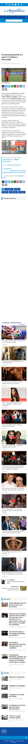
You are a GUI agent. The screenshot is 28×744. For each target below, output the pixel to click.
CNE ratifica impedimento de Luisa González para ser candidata (17, 645)
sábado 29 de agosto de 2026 (18, 609)
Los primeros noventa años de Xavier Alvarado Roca (17, 707)
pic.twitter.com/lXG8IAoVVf (17, 172)
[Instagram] (18, 4)
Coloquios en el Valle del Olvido (16, 695)
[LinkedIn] (12, 4)
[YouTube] (15, 4)
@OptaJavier (7, 168)
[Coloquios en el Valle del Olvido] (5, 696)
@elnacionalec (7, 161)
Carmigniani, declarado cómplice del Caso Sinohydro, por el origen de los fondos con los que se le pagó (17, 658)
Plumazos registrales (17, 677)
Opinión (6, 673)
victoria (21, 192)
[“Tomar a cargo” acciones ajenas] (5, 717)
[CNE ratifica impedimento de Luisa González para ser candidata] (5, 644)
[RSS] (21, 4)
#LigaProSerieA (14, 170)
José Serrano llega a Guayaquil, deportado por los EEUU (17, 633)
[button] (26, 17)
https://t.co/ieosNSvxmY (14, 165)
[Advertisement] (14, 37)
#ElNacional (6, 172)
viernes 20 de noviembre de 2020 (12, 63)
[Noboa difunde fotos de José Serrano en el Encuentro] (5, 604)
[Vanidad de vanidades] (5, 687)
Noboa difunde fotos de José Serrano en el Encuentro (17, 605)
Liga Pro (5, 192)
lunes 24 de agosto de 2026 (17, 711)
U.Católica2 (13, 192)
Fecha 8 (17, 189)
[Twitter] (9, 4)
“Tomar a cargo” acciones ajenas (15, 717)
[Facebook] (6, 4)
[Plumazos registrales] (5, 678)
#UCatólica (23, 170)
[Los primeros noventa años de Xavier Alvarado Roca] (5, 706)
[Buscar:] (14, 20)
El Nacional (9, 189)
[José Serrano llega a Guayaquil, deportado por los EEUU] (5, 633)
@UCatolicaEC (7, 159)
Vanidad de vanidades (17, 686)
